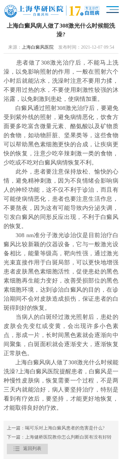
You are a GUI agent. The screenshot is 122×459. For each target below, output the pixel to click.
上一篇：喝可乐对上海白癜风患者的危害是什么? (55, 428)
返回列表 (27, 448)
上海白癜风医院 (38, 47)
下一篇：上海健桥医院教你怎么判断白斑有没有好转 (59, 437)
